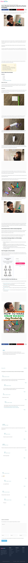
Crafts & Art (10, 550)
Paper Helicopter (5, 285)
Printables (10, 554)
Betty (5, 401)
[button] (8, 271)
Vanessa (3, 444)
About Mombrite (17, 550)
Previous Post (3, 368)
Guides (16, 549)
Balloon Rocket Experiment (7, 283)
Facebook (23, 550)
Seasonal (10, 555)
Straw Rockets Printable (8, 80)
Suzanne (3, 424)
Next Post (25, 368)
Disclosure (18, 561)
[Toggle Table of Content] (14, 65)
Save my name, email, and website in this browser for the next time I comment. (13, 538)
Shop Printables (11, 549)
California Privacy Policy (22, 561)
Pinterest (23, 549)
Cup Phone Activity (5, 287)
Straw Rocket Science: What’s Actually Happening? (9, 67)
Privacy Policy (14, 561)
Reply (26, 382)
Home (2, 4)
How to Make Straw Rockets (6, 66)
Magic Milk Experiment (6, 289)
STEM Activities (4, 4)
